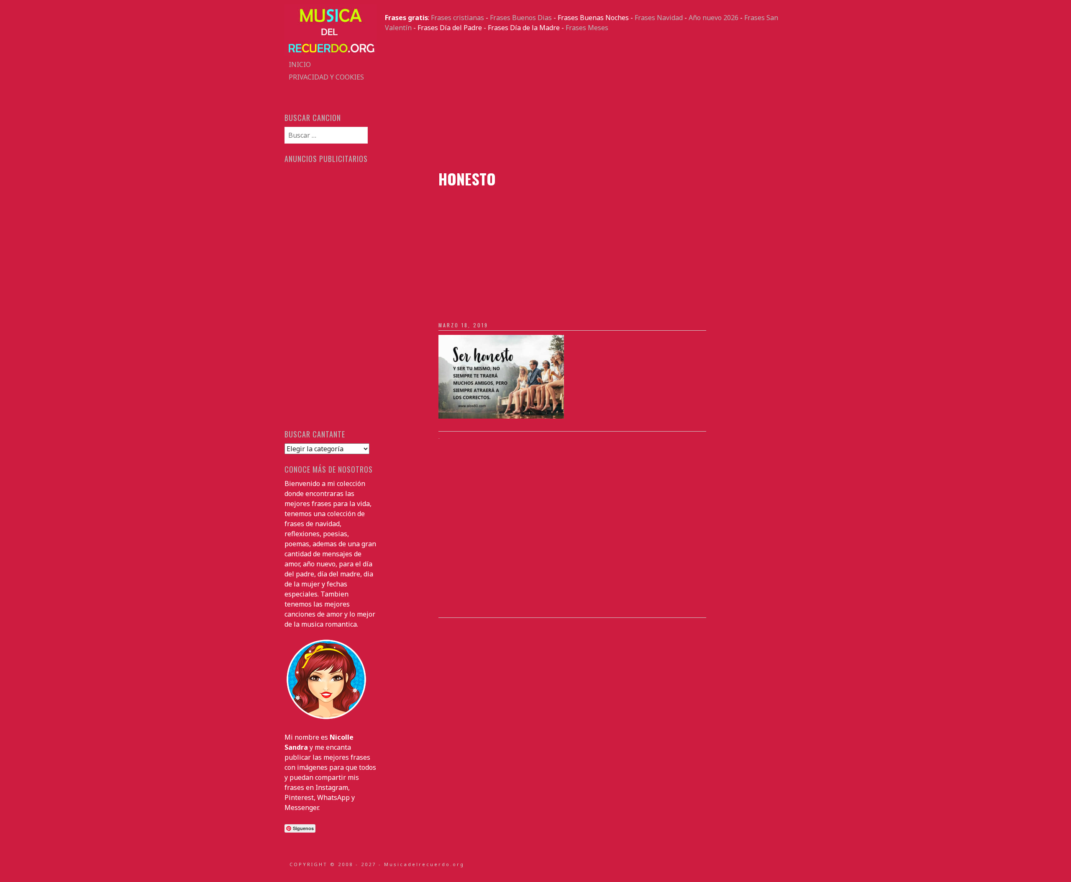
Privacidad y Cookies (326, 77)
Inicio (300, 64)
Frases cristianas (457, 17)
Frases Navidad (659, 17)
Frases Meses (587, 27)
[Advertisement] (586, 101)
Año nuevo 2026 (713, 17)
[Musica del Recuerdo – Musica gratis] (330, 53)
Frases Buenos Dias (521, 17)
